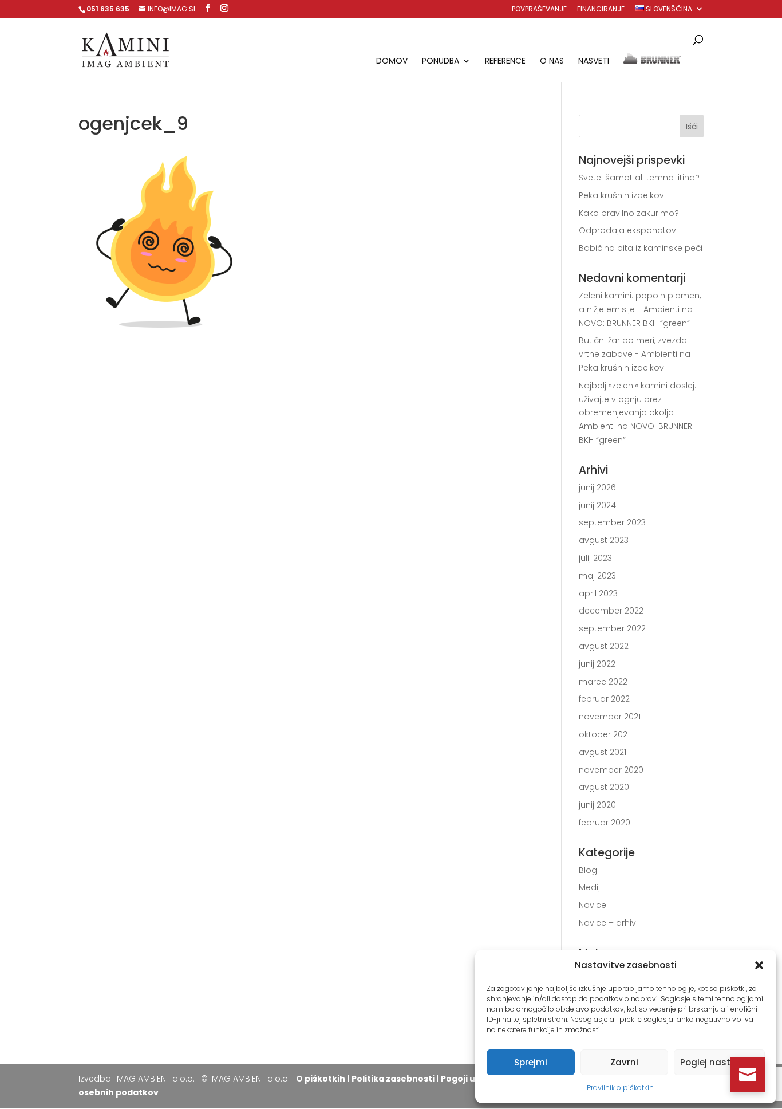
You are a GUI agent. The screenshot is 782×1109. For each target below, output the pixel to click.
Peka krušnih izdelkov (621, 195)
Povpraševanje (539, 10)
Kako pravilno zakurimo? (629, 213)
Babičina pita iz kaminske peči (640, 248)
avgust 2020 (604, 787)
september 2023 (612, 522)
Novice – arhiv (607, 923)
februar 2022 (604, 699)
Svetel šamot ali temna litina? (639, 177)
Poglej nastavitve (719, 1062)
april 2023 (598, 593)
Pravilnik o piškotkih (620, 1087)
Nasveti (593, 61)
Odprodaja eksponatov (627, 230)
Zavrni (624, 1062)
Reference (505, 61)
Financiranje (601, 10)
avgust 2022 (604, 646)
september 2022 (612, 628)
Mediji (590, 887)
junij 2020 (597, 805)
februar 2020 (604, 822)
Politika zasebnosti (393, 1078)
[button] (759, 965)
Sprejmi (530, 1062)
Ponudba (440, 61)
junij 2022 (597, 664)
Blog (588, 870)
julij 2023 (595, 558)
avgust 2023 (604, 540)
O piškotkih (320, 1078)
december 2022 (611, 610)
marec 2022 (603, 681)
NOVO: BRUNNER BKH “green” (634, 323)
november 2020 (611, 770)
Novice (592, 905)
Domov (392, 61)
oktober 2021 (604, 734)
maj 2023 (597, 575)
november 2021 (610, 716)
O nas (552, 61)
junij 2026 (597, 487)
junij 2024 (597, 505)
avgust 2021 (602, 752)
